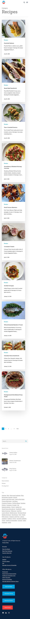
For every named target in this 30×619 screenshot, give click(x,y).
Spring (3, 520)
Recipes (6, 40)
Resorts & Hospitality (7, 579)
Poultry (23, 514)
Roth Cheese (5, 516)
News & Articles (5, 480)
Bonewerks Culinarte (7, 497)
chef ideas (15, 501)
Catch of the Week (19, 499)
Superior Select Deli (6, 553)
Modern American (6, 514)
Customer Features (7, 503)
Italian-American (6, 511)
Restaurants (5, 571)
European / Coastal (11, 505)
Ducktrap (23, 503)
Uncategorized (5, 485)
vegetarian (4, 522)
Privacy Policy (5, 542)
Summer (20, 520)
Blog (22, 495)
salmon (22, 516)
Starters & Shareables (11, 520)
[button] (27, 2)
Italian (23, 509)
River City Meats (6, 549)
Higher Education (6, 577)
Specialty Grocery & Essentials (9, 565)
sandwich (4, 518)
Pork (20, 514)
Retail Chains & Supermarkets (9, 573)
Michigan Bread (22, 513)
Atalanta (4, 495)
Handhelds (19, 509)
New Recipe (15, 514)
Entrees (4, 505)
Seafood (9, 518)
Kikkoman (13, 511)
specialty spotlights (21, 518)
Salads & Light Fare (14, 516)
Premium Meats (6, 561)
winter (9, 522)
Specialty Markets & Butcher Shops (10, 581)
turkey (24, 520)
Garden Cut (18, 507)
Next (18, 428)
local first (19, 511)
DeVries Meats (16, 503)
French (13, 507)
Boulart (15, 497)
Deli (3, 563)
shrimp (14, 518)
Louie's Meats (5, 513)
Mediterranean (13, 513)
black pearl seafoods (15, 495)
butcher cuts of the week (8, 499)
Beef (8, 495)
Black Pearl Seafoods (7, 551)
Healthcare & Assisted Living (8, 575)
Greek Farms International (8, 509)
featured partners (6, 507)
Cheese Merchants (7, 501)
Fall (18, 505)
